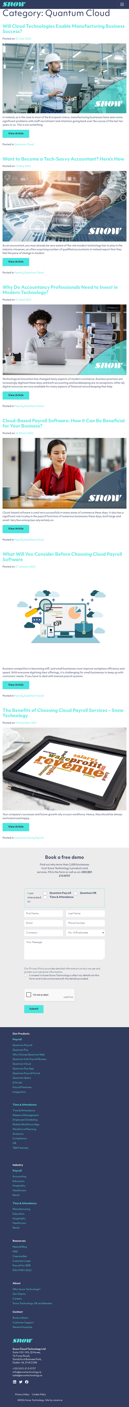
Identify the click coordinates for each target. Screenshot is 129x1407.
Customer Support (23, 1323)
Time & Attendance (62, 897)
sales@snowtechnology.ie (27, 1376)
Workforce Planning (24, 1129)
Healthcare (19, 1191)
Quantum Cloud (24, 144)
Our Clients (19, 1294)
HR (14, 1143)
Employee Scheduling (25, 1120)
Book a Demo (20, 1318)
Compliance (20, 1139)
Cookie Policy (39, 1395)
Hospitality (19, 1186)
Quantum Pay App (23, 1069)
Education (19, 1181)
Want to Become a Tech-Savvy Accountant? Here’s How (63, 159)
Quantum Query (22, 1078)
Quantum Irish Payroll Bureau (29, 1059)
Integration (19, 1092)
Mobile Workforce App (26, 1125)
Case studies (20, 1256)
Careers (17, 1299)
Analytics (18, 1134)
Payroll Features (22, 1087)
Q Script (17, 1083)
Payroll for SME (22, 1266)
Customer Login (22, 1261)
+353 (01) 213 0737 (24, 1369)
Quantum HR (88, 893)
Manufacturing (21, 1209)
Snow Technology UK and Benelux (32, 1303)
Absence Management (26, 1115)
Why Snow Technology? (26, 1289)
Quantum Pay (20, 1050)
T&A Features (20, 1148)
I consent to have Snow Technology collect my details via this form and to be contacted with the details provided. (64, 977)
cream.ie (57, 1400)
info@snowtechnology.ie (27, 1372)
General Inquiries (22, 1327)
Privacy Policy (22, 1395)
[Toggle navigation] (122, 4)
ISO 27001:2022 (22, 1270)
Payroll (18, 273)
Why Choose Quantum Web (29, 1055)
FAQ (15, 1252)
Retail (16, 1195)
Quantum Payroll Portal (26, 1073)
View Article (16, 133)
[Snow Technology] (14, 4)
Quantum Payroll (60, 893)
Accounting (19, 1177)
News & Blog (20, 1247)
